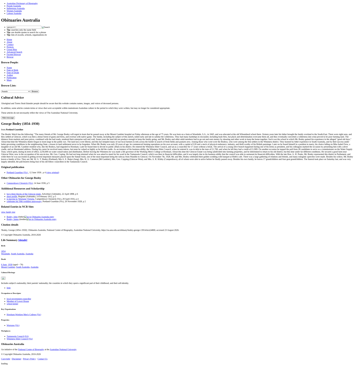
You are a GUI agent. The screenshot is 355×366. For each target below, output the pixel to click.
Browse (10, 57)
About (9, 42)
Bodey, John (12, 217)
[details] (22, 240)
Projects (10, 47)
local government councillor (19, 299)
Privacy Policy (29, 359)
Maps (9, 80)
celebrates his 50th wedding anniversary (24, 201)
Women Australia (14, 11)
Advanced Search (14, 52)
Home (9, 39)
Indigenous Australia (16, 8)
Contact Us (42, 359)
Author (10, 75)
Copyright (5, 359)
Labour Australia (14, 13)
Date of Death (13, 72)
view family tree (8, 212)
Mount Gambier (8, 267)
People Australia (14, 6)
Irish (9, 288)
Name (9, 67)
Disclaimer (16, 359)
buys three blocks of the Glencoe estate (24, 194)
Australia (29, 254)
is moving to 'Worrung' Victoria (20, 199)
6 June (4, 264)
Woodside (5, 254)
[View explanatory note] (3, 278)
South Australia (17, 254)
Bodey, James (13, 219)
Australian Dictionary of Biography (22, 3)
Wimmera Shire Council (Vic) (20, 339)
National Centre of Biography (31, 349)
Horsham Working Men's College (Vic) (24, 314)
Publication (12, 77)
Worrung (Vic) (13, 325)
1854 (3, 251)
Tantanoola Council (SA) (18, 336)
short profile (12, 196)
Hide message (8, 118)
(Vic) (20, 183)
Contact (10, 44)
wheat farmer (12, 304)
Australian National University (63, 349)
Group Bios (12, 49)
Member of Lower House (18, 301)
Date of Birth (12, 70)
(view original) (52, 172)
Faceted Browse (14, 54)
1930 (10, 264)
